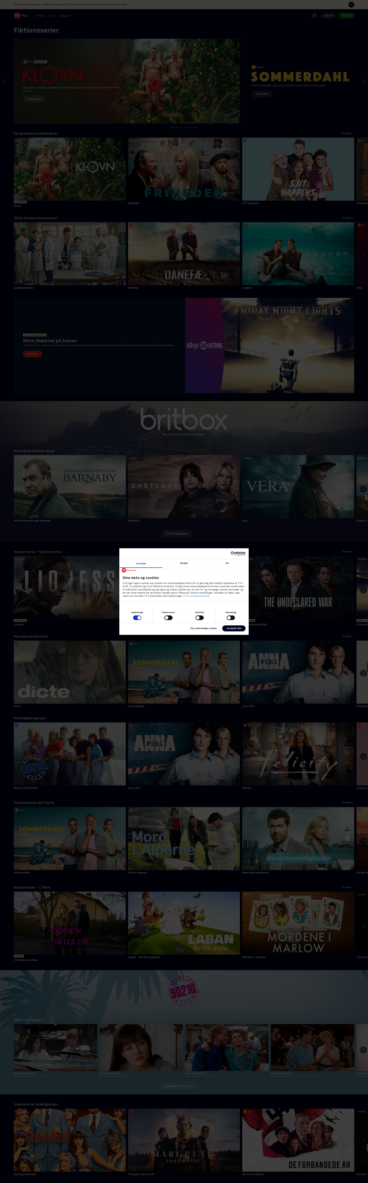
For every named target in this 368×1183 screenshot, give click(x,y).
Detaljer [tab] (184, 563)
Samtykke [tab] (141, 563)
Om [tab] (227, 563)
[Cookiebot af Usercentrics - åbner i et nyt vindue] (233, 553)
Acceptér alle (234, 628)
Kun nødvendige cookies (204, 628)
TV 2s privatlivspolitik (196, 596)
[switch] (168, 617)
